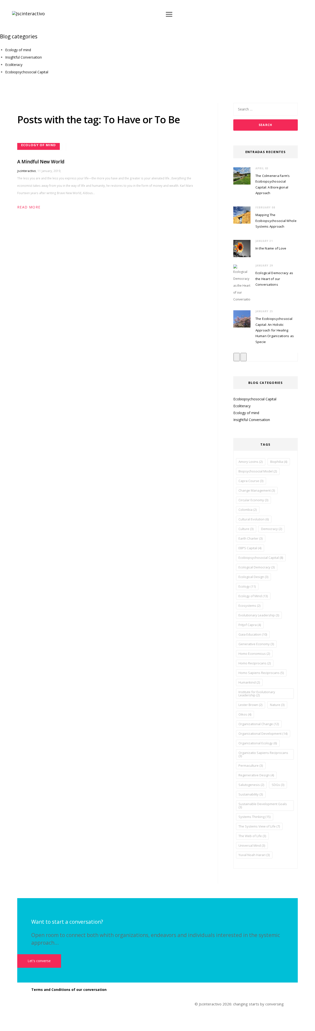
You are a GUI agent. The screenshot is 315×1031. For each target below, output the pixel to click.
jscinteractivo (26, 171)
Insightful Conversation (23, 57)
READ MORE (29, 207)
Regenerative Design (256, 775)
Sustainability (250, 794)
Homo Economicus (254, 653)
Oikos (244, 714)
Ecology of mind (18, 49)
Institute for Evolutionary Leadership (256, 693)
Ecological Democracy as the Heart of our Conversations (274, 279)
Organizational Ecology (257, 743)
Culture (245, 529)
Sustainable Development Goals (262, 805)
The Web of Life (252, 836)
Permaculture (250, 765)
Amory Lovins (250, 461)
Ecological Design (253, 577)
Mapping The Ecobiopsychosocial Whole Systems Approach (276, 221)
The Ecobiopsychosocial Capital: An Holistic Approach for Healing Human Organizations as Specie (274, 330)
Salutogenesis (251, 784)
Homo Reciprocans (254, 663)
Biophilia (278, 461)
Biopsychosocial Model (257, 471)
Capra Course (250, 481)
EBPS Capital (249, 548)
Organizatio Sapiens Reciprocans (263, 754)
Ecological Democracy (256, 567)
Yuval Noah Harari (254, 855)
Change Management (256, 490)
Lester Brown (250, 705)
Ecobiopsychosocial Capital (26, 72)
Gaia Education (252, 634)
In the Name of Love (270, 248)
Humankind (249, 682)
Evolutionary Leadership (258, 615)
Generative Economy (256, 644)
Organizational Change (258, 724)
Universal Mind (251, 845)
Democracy (271, 529)
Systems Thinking (254, 816)
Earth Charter (250, 538)
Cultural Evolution (253, 519)
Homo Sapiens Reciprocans (261, 673)
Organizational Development (262, 733)
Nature (277, 705)
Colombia (247, 509)
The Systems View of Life (259, 826)
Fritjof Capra (249, 625)
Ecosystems (249, 605)
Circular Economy (253, 500)
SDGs (278, 784)
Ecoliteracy (13, 64)
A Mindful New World (40, 161)
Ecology (247, 586)
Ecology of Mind (253, 596)
